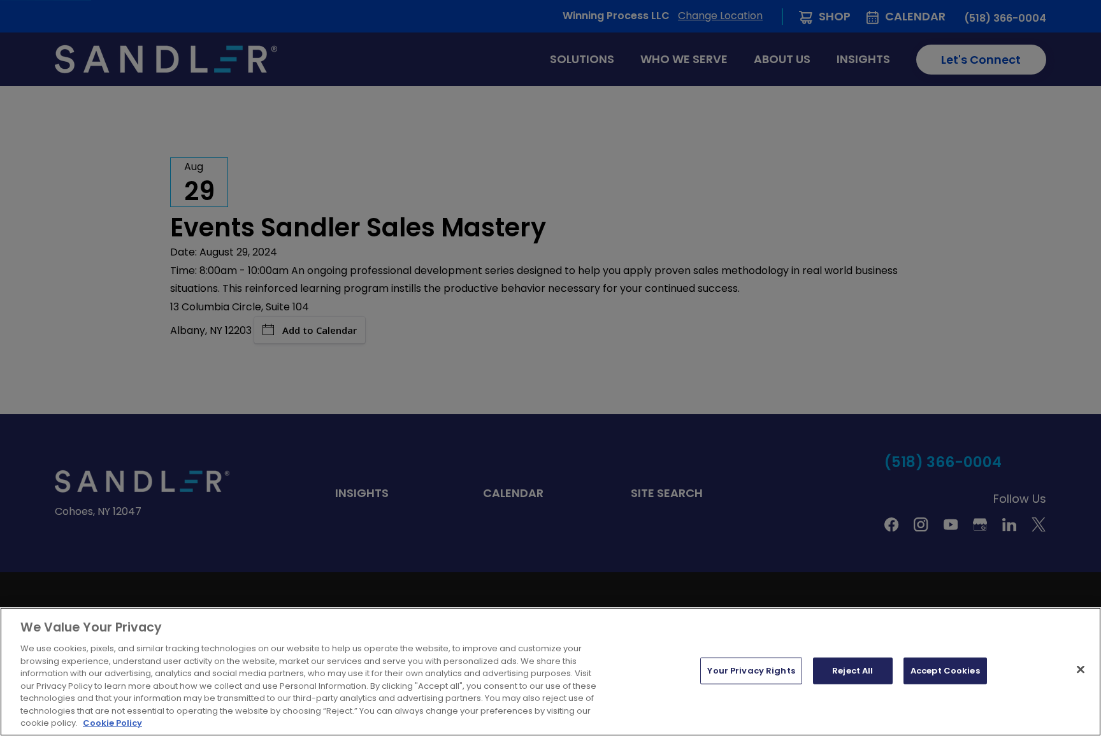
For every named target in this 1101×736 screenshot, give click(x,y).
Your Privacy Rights (751, 671)
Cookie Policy (112, 723)
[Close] (1081, 670)
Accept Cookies (945, 671)
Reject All (852, 671)
